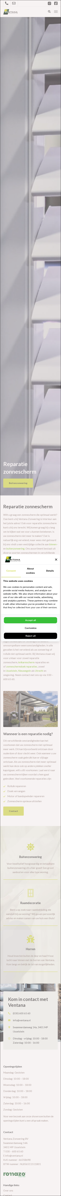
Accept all (30, 620)
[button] (56, 559)
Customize (30, 628)
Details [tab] (50, 570)
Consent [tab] (11, 570)
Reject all (31, 635)
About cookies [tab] (30, 570)
